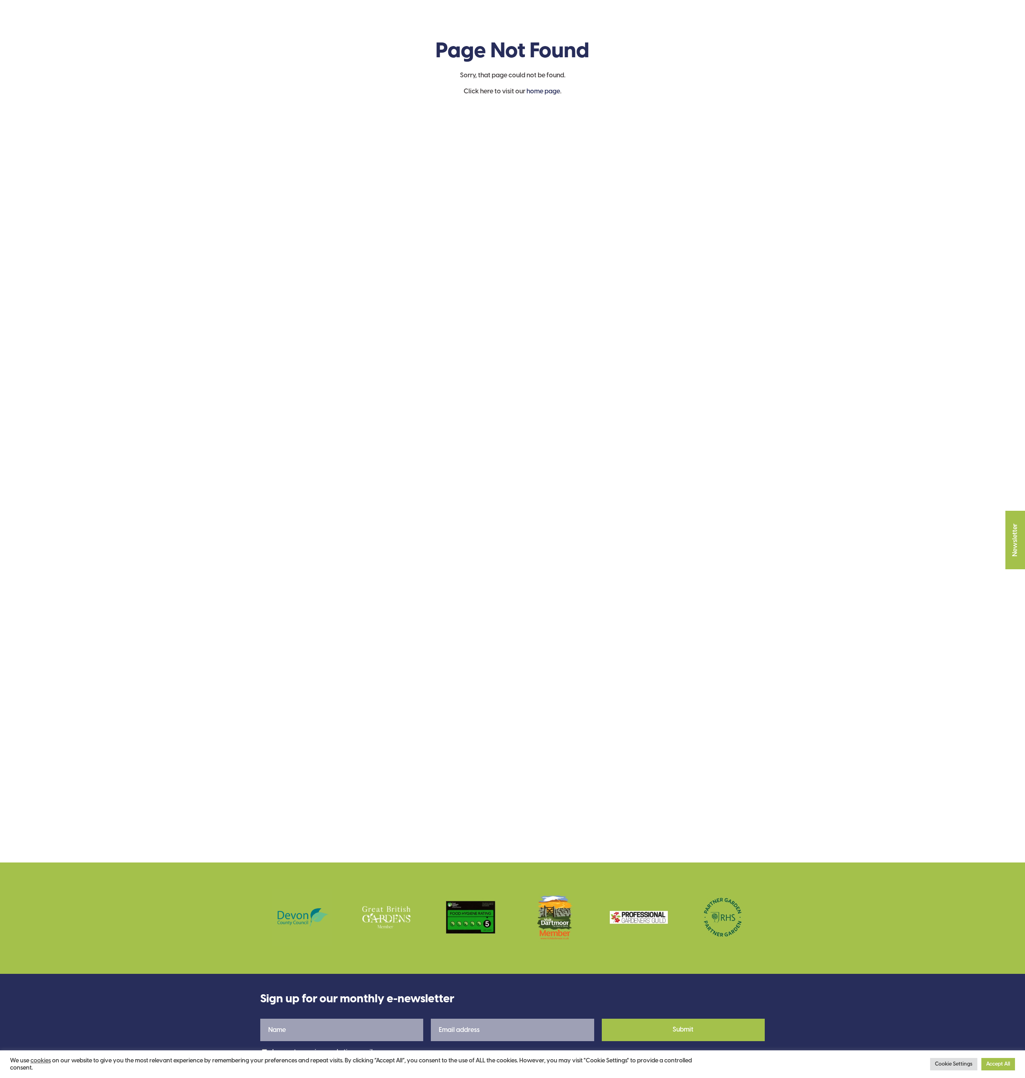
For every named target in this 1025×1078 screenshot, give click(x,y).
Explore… (637, 24)
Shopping (536, 24)
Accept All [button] (998, 1064)
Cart (745, 25)
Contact (587, 24)
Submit (683, 1029)
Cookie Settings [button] (954, 1064)
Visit (377, 24)
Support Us (424, 24)
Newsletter (1015, 540)
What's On (481, 24)
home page (543, 91)
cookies (40, 1061)
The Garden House (306, 24)
